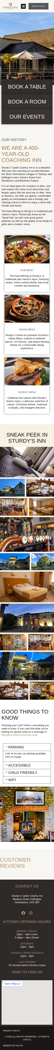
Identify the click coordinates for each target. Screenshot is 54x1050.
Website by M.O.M (13, 1045)
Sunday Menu (27, 392)
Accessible (19, 765)
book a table (27, 87)
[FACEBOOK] (23, 913)
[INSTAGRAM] (30, 913)
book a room (27, 102)
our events (27, 117)
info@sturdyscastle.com (19, 735)
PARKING (16, 747)
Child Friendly (22, 773)
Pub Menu (27, 270)
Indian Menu (27, 329)
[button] (23, 6)
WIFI (12, 780)
